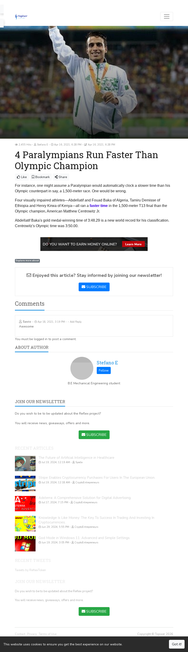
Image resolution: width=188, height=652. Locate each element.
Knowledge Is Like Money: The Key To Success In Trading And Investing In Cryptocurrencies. (96, 520)
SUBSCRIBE (96, 286)
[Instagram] (37, 3)
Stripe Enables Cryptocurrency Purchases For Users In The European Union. (97, 477)
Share (62, 177)
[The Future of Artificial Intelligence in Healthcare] (25, 463)
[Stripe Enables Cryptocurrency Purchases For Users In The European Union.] (25, 483)
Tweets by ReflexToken (30, 570)
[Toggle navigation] (166, 16)
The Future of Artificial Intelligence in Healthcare (76, 457)
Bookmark (42, 177)
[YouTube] (30, 3)
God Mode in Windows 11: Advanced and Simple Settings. (84, 538)
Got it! (177, 644)
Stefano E (107, 363)
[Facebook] (17, 3)
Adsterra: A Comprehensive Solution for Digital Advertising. (85, 497)
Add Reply (76, 322)
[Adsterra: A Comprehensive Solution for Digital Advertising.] (25, 504)
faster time (99, 206)
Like (23, 177)
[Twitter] (24, 3)
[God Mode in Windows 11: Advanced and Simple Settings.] (25, 544)
